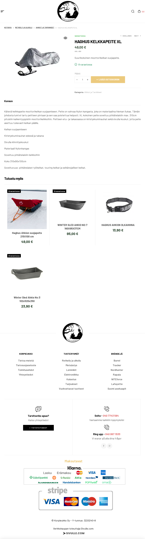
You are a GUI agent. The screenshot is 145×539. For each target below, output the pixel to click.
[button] (65, 38)
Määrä (77, 73)
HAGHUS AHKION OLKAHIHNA (118, 224)
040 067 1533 (112, 434)
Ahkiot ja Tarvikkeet (45, 27)
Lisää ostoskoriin (109, 79)
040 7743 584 (111, 415)
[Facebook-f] (103, 446)
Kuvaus (8, 101)
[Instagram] (109, 446)
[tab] (8, 101)
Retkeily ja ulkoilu (23, 27)
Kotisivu (8, 27)
